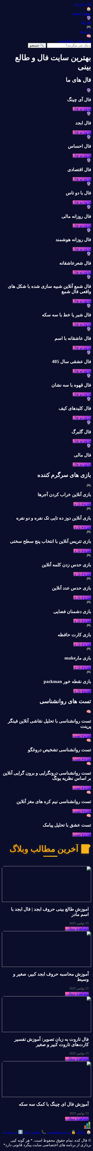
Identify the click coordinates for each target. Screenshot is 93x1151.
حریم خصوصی (61, 1132)
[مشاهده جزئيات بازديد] (87, 1127)
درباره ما (13, 1132)
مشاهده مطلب (77, 929)
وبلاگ (83, 1132)
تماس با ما (34, 1132)
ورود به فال (82, 109)
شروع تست (81, 736)
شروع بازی (82, 504)
